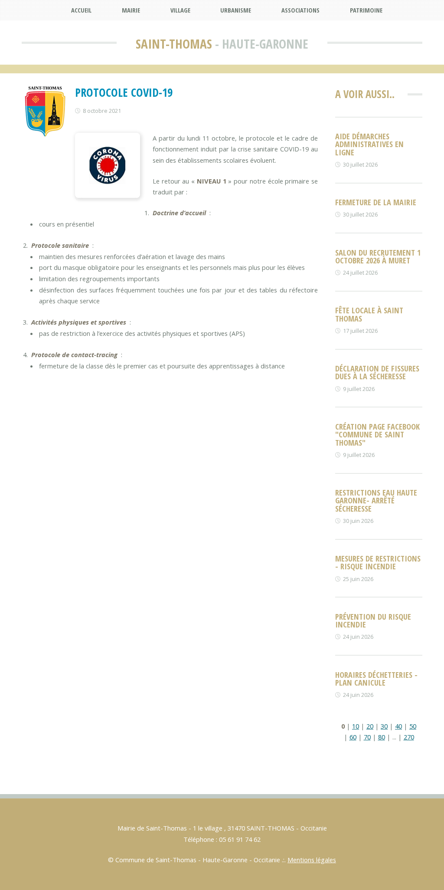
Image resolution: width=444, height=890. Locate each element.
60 (352, 736)
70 (367, 736)
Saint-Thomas (174, 44)
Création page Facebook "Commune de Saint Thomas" (377, 434)
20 (369, 726)
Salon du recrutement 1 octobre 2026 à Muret (378, 256)
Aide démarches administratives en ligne (369, 144)
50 (412, 726)
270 (409, 736)
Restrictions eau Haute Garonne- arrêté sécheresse (376, 500)
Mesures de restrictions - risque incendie (378, 562)
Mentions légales (311, 859)
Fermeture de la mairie (375, 202)
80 (381, 736)
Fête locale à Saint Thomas (369, 314)
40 (398, 726)
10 (355, 726)
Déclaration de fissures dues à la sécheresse (377, 372)
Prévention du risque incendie (373, 620)
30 (384, 726)
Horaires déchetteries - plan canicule (376, 678)
